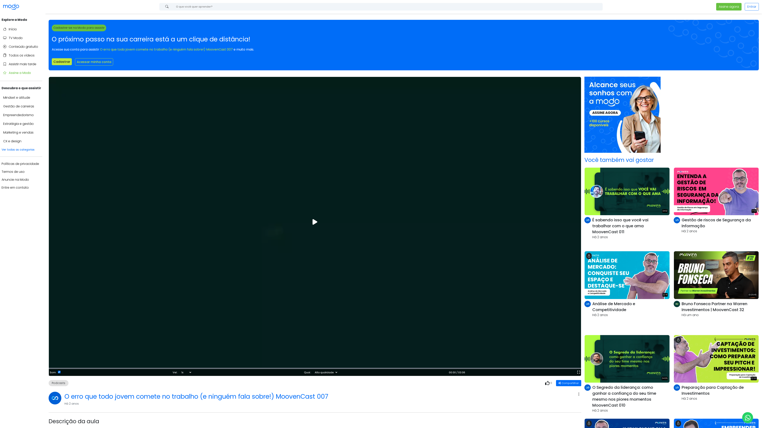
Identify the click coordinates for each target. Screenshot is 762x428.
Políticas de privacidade (20, 163)
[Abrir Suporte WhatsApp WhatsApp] (747, 417)
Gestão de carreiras (18, 106)
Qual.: (307, 372)
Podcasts (58, 383)
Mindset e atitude (16, 97)
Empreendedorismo (18, 115)
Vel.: (175, 372)
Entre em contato (15, 187)
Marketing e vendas (18, 132)
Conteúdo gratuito (23, 46)
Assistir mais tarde (22, 64)
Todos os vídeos (21, 55)
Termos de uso (13, 171)
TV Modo (15, 38)
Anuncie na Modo (15, 179)
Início (12, 29)
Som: (53, 372)
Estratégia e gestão (18, 123)
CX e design (12, 141)
